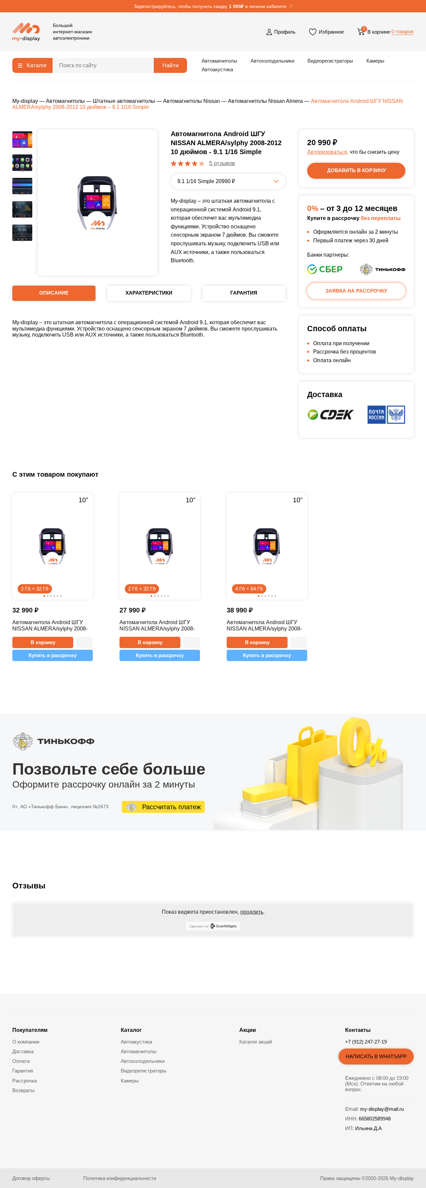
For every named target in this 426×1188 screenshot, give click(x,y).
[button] (84, 642)
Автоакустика (217, 69)
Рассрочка (24, 1080)
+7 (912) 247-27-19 (366, 1042)
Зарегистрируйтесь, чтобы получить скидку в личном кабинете (210, 6)
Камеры (375, 61)
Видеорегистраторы (330, 61)
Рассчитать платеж (171, 807)
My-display (25, 101)
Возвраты (23, 1090)
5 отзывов (222, 163)
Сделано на (199, 926)
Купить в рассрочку (53, 655)
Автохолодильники (272, 61)
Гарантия (22, 1070)
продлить (251, 912)
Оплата (21, 1061)
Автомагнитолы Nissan (191, 101)
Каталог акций (255, 1042)
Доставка (23, 1051)
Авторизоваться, (327, 152)
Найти (170, 65)
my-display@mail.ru (382, 1109)
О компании (25, 1042)
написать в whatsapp (376, 1056)
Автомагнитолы (219, 61)
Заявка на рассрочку (356, 291)
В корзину (43, 642)
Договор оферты (31, 1178)
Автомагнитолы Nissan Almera (265, 101)
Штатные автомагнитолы (124, 101)
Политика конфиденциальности (119, 1178)
